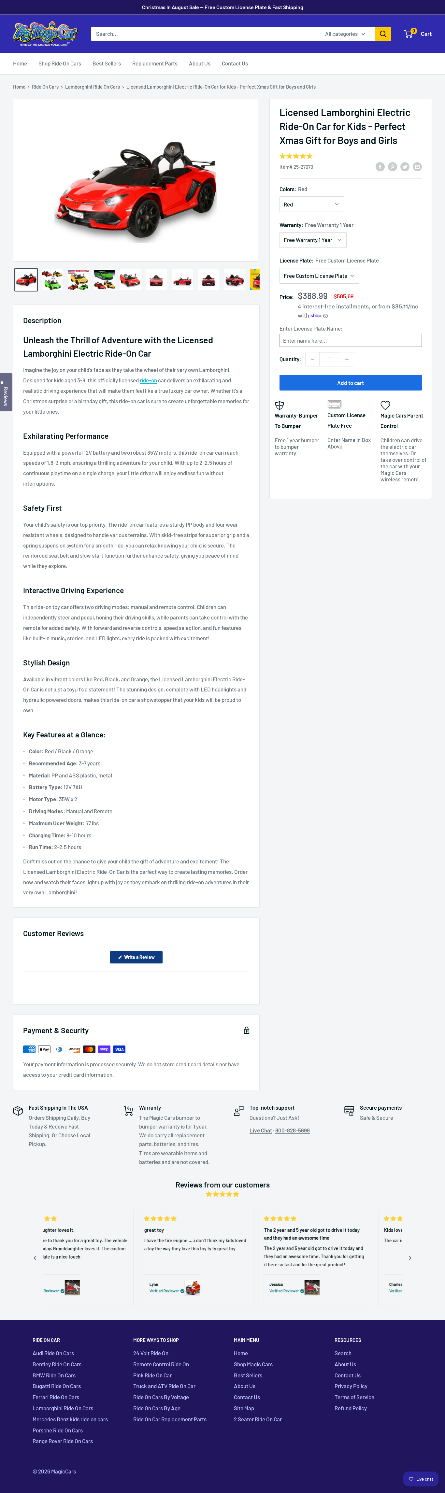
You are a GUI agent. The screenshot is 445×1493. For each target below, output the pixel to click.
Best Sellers (107, 63)
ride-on (148, 380)
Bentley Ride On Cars (57, 1364)
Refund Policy (351, 1408)
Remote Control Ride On (161, 1364)
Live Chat (261, 1130)
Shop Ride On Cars (59, 63)
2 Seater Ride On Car (258, 1419)
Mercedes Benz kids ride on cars (70, 1419)
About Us (199, 63)
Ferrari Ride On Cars (56, 1397)
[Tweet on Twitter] (404, 166)
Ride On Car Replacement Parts (170, 1419)
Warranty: (316, 224)
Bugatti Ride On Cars (57, 1386)
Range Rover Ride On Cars (63, 1441)
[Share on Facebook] (380, 166)
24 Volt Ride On (150, 1353)
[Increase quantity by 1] (347, 359)
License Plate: (329, 260)
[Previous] (35, 1258)
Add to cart (350, 382)
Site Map (244, 1408)
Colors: (294, 189)
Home (20, 63)
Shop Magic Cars (253, 1364)
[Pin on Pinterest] (392, 166)
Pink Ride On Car (152, 1375)
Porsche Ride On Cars (58, 1430)
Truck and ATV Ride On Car (164, 1386)
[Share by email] (417, 166)
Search (343, 1353)
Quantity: (290, 359)
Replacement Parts (155, 63)
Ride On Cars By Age (156, 1408)
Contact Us (235, 63)
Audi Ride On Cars (53, 1353)
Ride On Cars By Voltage (161, 1397)
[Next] (410, 1258)
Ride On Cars (45, 87)
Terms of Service (354, 1397)
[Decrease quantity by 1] (312, 359)
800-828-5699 (292, 1130)
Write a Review (143, 959)
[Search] (383, 34)
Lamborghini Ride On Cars (92, 87)
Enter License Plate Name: (311, 328)
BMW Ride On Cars (54, 1375)
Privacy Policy (351, 1386)
